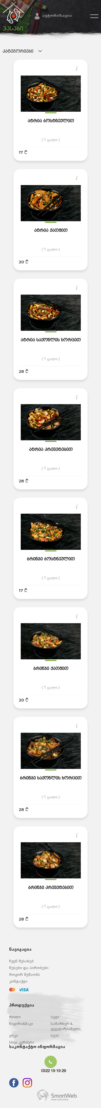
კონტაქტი (18, 981)
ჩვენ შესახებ (21, 961)
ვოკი (13, 1035)
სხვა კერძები (21, 1042)
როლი (15, 1017)
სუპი (55, 1035)
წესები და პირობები (28, 968)
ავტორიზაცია (57, 15)
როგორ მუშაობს (24, 974)
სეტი (55, 1017)
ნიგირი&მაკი (21, 1023)
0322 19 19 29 (53, 1070)
